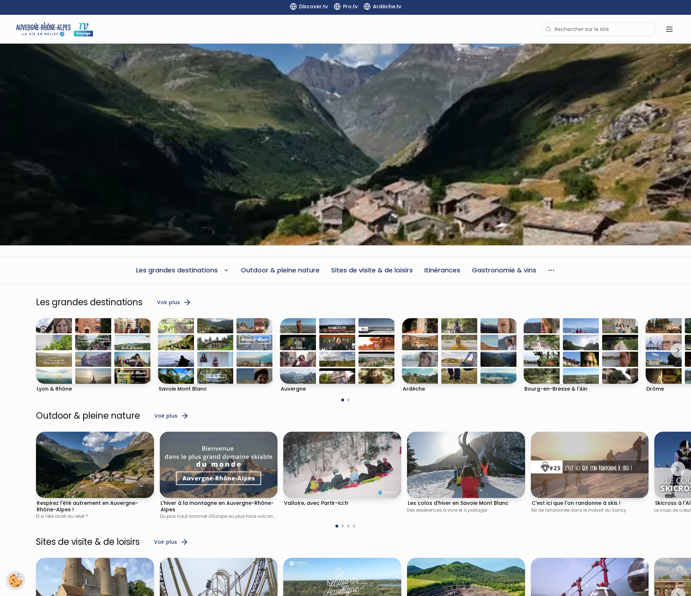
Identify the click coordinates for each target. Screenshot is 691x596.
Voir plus (168, 302)
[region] (345, 144)
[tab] (342, 400)
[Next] (678, 350)
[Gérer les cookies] (15, 580)
